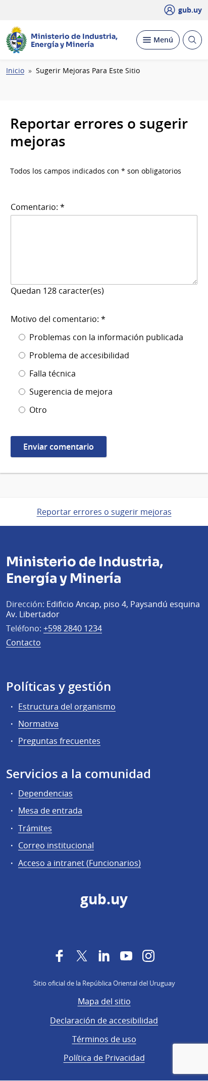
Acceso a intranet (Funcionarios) (79, 863)
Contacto (23, 642)
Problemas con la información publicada (106, 337)
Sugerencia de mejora (71, 391)
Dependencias (45, 793)
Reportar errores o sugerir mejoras (104, 511)
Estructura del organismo (67, 706)
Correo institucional (56, 845)
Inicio (15, 70)
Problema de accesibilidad (79, 355)
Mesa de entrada (50, 810)
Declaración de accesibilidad (104, 1020)
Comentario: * (38, 206)
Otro (38, 409)
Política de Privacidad (104, 1057)
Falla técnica (52, 373)
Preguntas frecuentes (59, 740)
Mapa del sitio (104, 1001)
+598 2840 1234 (72, 628)
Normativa (38, 723)
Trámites (35, 828)
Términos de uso (104, 1039)
